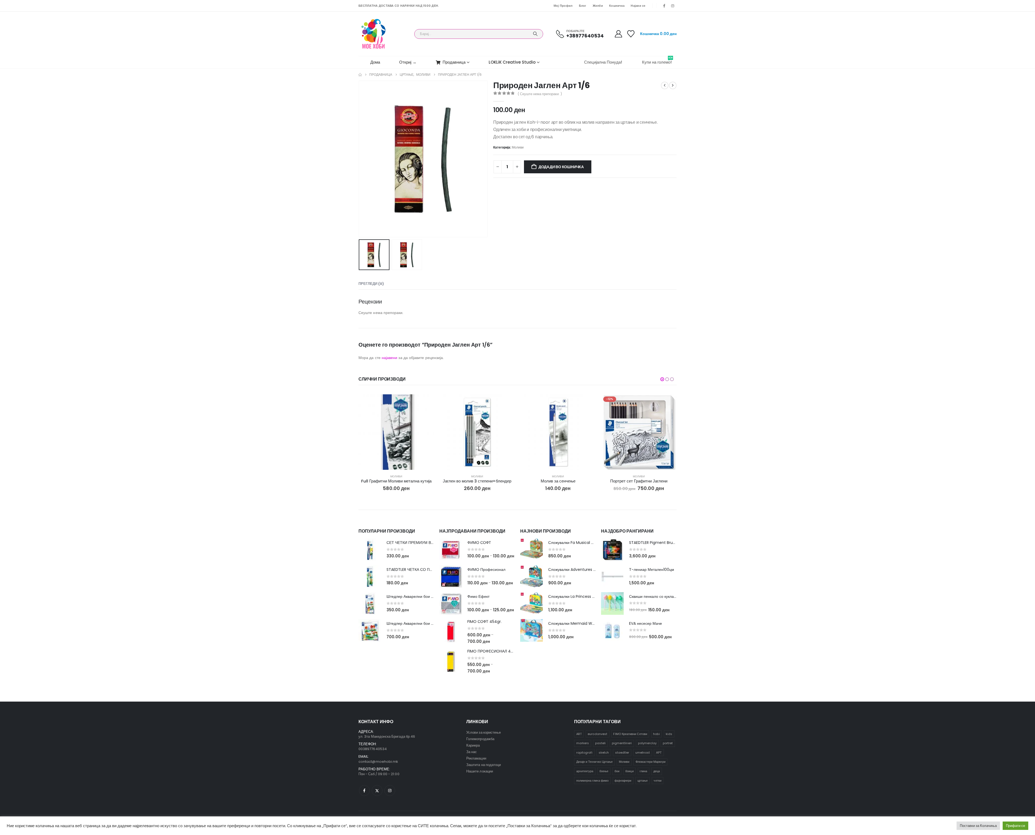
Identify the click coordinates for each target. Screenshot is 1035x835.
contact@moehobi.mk (378, 761)
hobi (656, 734)
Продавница (454, 62)
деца (656, 771)
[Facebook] (664, 5)
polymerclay (647, 743)
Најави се (638, 6)
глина (643, 771)
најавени (390, 357)
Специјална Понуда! (603, 62)
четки (657, 780)
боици (629, 771)
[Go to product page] (396, 432)
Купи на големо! (657, 60)
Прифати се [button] (1015, 825)
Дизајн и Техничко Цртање (594, 762)
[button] (360, 159)
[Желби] (631, 33)
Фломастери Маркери (650, 762)
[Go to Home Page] (360, 74)
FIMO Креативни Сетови (630, 734)
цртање (642, 780)
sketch (604, 752)
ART (579, 734)
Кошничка (617, 6)
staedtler (622, 752)
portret (668, 743)
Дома (375, 62)
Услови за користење (483, 732)
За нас (471, 751)
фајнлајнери (623, 780)
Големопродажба (480, 738)
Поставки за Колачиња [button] (978, 825)
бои (617, 771)
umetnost (642, 752)
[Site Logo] (373, 34)
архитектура (585, 771)
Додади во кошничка (561, 167)
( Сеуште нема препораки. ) (540, 93)
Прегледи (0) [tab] (371, 283)
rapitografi (584, 752)
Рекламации (476, 758)
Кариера (473, 745)
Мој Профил (563, 6)
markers (582, 743)
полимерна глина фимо (592, 780)
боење (603, 771)
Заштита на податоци (483, 764)
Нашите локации (479, 771)
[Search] (535, 34)
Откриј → (407, 62)
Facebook (364, 790)
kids (669, 734)
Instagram (389, 790)
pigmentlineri (622, 743)
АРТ (659, 752)
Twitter (377, 790)
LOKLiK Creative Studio (512, 62)
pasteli (600, 743)
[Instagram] (672, 5)
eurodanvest (597, 734)
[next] (673, 85)
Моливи (518, 147)
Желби (598, 6)
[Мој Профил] (618, 33)
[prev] (664, 85)
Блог (582, 6)
